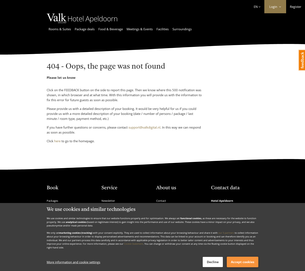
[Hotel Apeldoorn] (82, 24)
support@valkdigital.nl (144, 127)
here (57, 141)
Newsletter (108, 201)
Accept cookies (242, 262)
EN (256, 7)
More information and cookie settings (73, 262)
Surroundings (182, 29)
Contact (161, 201)
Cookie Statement (133, 243)
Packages (52, 201)
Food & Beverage (110, 29)
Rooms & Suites (60, 29)
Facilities (162, 29)
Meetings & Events (140, 29)
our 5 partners (226, 232)
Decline (213, 262)
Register (295, 7)
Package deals (85, 29)
